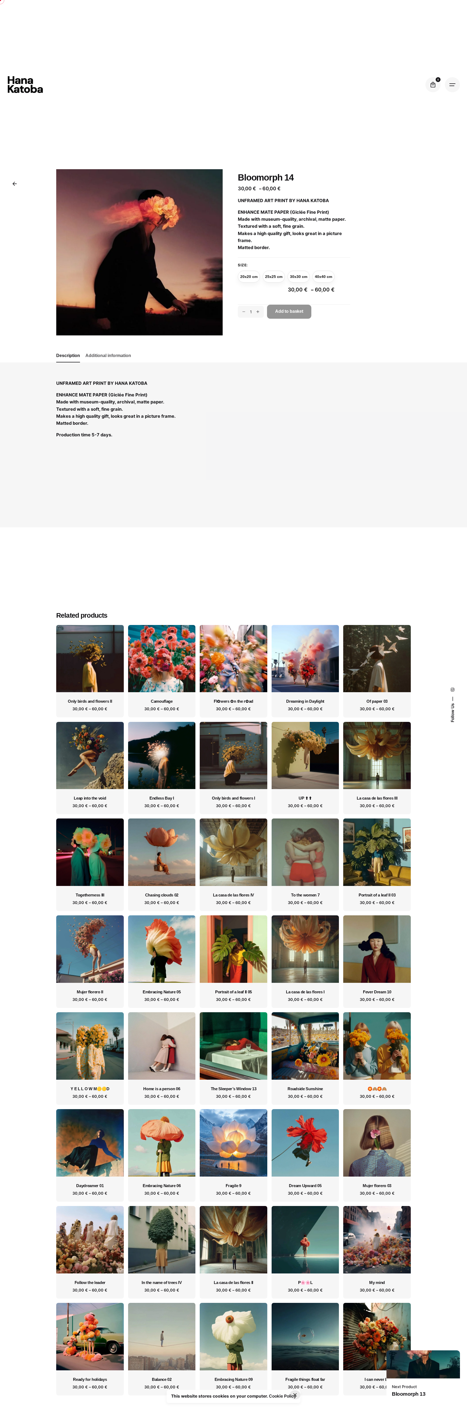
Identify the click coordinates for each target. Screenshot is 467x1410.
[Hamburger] (452, 84)
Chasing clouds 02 (162, 895)
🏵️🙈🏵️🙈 (377, 1089)
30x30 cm (298, 276)
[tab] (68, 355)
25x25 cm (273, 276)
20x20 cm (249, 276)
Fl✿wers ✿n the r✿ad (233, 701)
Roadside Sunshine (305, 1089)
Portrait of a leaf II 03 (377, 895)
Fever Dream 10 (377, 992)
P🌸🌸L (305, 1282)
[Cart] (433, 84)
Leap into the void (90, 798)
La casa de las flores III (377, 798)
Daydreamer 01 (90, 1186)
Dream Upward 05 (305, 1186)
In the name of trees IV (162, 1282)
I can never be (377, 1379)
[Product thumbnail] (90, 658)
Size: (243, 265)
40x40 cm (323, 276)
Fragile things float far (305, 1379)
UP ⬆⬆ (305, 798)
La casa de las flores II (233, 1282)
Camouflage (162, 701)
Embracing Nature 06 (162, 1186)
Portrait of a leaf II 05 (233, 992)
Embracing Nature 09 (234, 1379)
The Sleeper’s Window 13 (233, 1089)
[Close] (295, 1394)
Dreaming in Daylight (305, 701)
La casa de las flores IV (233, 895)
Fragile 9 (233, 1186)
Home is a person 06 (161, 1089)
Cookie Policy (282, 1396)
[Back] (14, 183)
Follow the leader (90, 1282)
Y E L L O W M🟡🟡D (90, 1089)
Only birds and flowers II (90, 701)
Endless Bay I (161, 798)
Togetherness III (90, 895)
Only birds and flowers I (233, 798)
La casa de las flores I (305, 992)
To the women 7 (305, 895)
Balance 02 (162, 1379)
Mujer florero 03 (377, 1186)
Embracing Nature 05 (162, 992)
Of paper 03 (376, 701)
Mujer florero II (90, 992)
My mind (377, 1282)
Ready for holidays (90, 1379)
